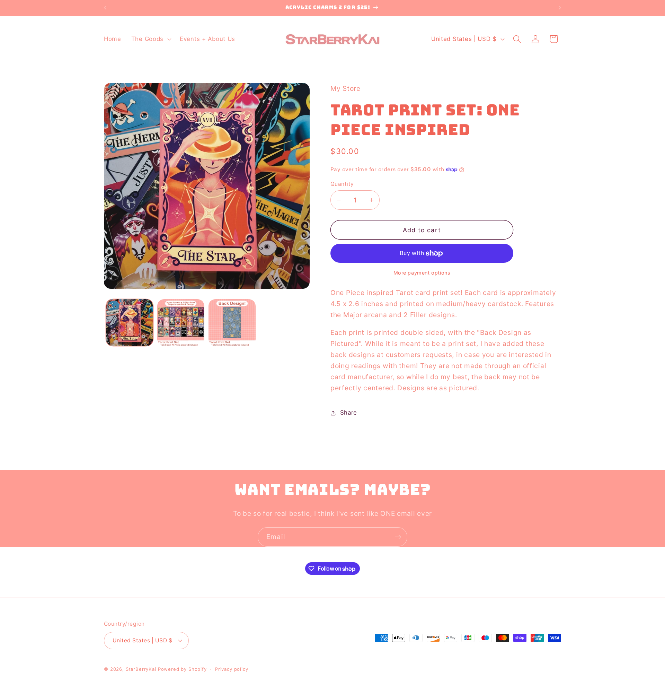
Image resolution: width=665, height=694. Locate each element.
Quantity (342, 184)
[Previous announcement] (105, 8)
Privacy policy (231, 669)
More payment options (422, 273)
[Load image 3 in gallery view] (232, 322)
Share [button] (348, 412)
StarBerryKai (141, 669)
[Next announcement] (559, 8)
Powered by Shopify (182, 669)
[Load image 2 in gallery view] (180, 322)
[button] (150, 39)
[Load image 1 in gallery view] (129, 322)
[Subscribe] (398, 537)
